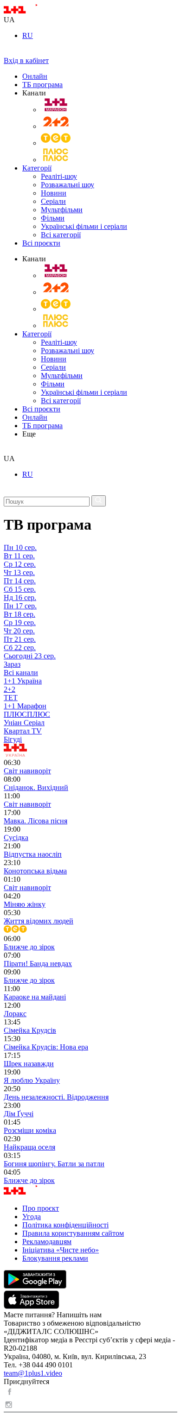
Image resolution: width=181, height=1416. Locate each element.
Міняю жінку (24, 904)
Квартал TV (23, 731)
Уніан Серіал (24, 723)
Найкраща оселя (29, 1147)
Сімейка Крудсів (30, 1030)
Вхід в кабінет (26, 60)
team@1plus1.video (33, 1373)
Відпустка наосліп (33, 854)
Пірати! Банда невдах (38, 963)
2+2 (9, 689)
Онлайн (34, 76)
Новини (53, 193)
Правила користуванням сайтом (73, 1233)
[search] (7, 450)
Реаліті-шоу (59, 176)
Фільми (53, 218)
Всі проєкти (41, 243)
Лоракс (15, 1014)
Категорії (37, 168)
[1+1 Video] (33, 11)
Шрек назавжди (29, 1064)
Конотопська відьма (35, 871)
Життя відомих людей (38, 921)
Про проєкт (40, 1208)
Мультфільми (62, 210)
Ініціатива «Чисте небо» (60, 1250)
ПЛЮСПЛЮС (27, 714)
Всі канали (21, 672)
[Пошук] (98, 500)
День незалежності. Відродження (56, 1097)
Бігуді (13, 739)
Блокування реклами (55, 1258)
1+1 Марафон (25, 706)
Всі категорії (61, 235)
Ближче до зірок (29, 947)
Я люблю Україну (32, 1080)
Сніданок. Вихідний (36, 787)
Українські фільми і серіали (84, 226)
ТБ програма (42, 84)
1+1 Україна (23, 681)
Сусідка (16, 837)
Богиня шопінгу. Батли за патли (54, 1164)
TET (11, 698)
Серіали (53, 201)
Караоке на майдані (35, 997)
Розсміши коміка (30, 1130)
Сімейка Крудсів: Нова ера (46, 1047)
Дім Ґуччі (18, 1114)
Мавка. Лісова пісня (35, 821)
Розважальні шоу (67, 185)
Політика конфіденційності (65, 1225)
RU (27, 35)
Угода (31, 1216)
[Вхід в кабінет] (7, 52)
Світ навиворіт (27, 771)
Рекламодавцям (46, 1241)
